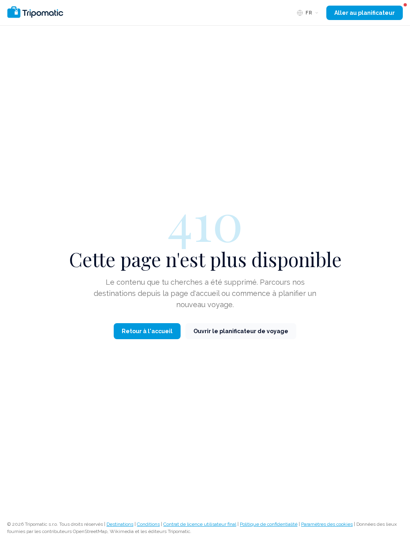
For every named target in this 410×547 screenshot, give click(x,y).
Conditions (148, 524)
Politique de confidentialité (268, 524)
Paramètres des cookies (327, 524)
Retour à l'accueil (147, 331)
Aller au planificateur (364, 13)
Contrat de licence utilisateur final (199, 524)
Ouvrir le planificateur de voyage (240, 331)
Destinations (120, 524)
